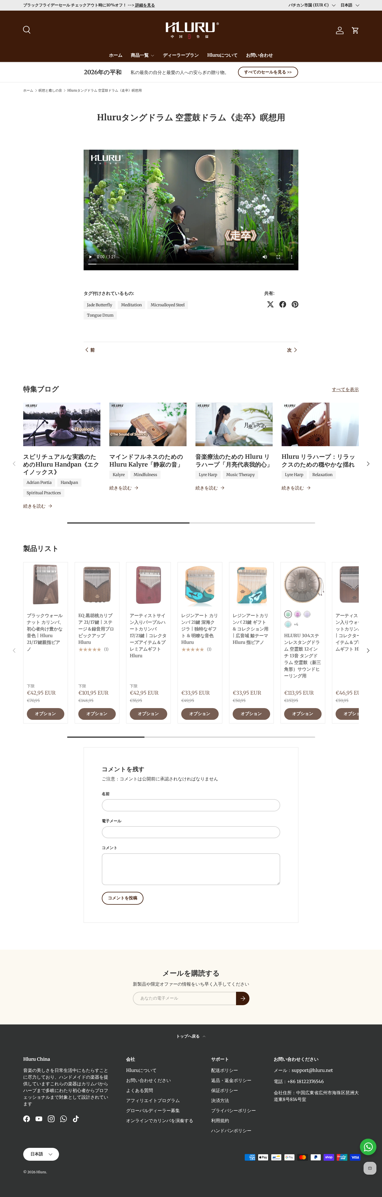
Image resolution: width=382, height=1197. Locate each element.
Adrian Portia (39, 482)
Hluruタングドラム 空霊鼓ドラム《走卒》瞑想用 (104, 90)
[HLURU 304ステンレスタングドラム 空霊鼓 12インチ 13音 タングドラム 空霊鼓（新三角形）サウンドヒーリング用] (303, 584)
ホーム (115, 55)
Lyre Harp (208, 474)
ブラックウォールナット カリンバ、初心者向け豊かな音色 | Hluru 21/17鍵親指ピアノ (45, 632)
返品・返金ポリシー (231, 1080)
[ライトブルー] (288, 624)
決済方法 (220, 1100)
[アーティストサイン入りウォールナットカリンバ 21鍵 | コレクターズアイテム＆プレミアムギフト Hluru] (354, 584)
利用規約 (220, 1120)
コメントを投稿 (122, 897)
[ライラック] (307, 614)
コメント (109, 847)
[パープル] (297, 614)
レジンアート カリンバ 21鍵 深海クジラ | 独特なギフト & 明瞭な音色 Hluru (199, 629)
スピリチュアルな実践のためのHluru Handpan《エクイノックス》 (61, 464)
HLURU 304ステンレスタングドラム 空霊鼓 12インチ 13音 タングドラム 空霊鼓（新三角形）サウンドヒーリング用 (302, 655)
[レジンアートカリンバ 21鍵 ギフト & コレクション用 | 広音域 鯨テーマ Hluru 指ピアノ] (251, 584)
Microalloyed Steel (168, 304)
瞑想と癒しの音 (50, 90)
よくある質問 (139, 1090)
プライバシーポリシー (233, 1110)
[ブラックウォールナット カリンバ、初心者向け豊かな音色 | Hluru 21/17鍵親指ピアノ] (45, 584)
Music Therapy (240, 474)
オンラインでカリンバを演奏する (159, 1120)
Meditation (131, 304)
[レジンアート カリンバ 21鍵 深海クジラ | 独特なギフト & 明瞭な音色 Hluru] (200, 584)
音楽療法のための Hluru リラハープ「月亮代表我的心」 (234, 460)
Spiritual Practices (44, 492)
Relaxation (322, 474)
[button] (355, 30)
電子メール (111, 820)
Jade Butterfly (99, 304)
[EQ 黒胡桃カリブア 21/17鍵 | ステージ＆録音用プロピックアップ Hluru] (97, 584)
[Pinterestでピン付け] (295, 304)
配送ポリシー (224, 1070)
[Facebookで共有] (283, 304)
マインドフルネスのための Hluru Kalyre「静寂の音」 (146, 460)
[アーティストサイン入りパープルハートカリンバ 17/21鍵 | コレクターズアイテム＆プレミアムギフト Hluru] (148, 584)
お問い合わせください (148, 1080)
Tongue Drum (100, 315)
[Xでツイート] (270, 304)
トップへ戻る (188, 1036)
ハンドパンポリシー (231, 1130)
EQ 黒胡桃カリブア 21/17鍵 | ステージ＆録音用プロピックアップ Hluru (96, 629)
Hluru (41, 1172)
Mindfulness (145, 474)
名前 (106, 793)
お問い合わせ (259, 55)
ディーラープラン (181, 55)
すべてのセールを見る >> (268, 72)
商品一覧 (140, 55)
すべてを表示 (345, 389)
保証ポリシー (224, 1090)
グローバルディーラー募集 (153, 1110)
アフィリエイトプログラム (153, 1100)
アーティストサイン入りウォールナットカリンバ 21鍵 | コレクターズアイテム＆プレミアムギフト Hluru (354, 632)
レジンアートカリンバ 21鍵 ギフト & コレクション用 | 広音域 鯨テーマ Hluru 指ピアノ (250, 629)
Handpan (69, 482)
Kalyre (119, 474)
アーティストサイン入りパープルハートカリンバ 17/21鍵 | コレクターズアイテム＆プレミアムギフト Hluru (148, 635)
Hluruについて (222, 55)
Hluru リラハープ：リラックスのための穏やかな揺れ (318, 460)
